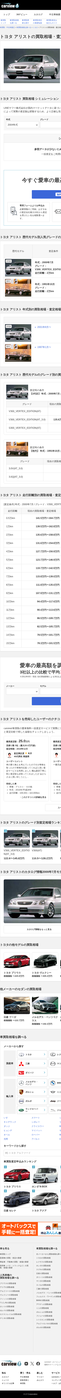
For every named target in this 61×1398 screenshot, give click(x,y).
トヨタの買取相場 (43, 1258)
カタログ (38, 14)
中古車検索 (24, 1377)
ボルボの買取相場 (43, 1327)
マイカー (40, 1377)
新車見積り (24, 1380)
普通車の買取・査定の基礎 (10, 1258)
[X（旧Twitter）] (32, 1363)
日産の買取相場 (42, 1273)
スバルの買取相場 (43, 1285)
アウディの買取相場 (44, 1304)
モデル (43, 686)
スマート (36, 1118)
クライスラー (38, 1126)
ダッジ (7, 1126)
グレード (44, 119)
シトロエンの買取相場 (45, 1320)
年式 (8, 119)
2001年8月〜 (44, 327)
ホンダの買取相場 (43, 1266)
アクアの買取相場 (7, 1287)
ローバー (36, 1135)
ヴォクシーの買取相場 (9, 1295)
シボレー (36, 1122)
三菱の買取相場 (42, 1289)
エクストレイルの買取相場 (10, 1314)
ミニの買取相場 (42, 1308)
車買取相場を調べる (47, 1248)
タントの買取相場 (7, 1306)
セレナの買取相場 (7, 1310)
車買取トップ (5, 1254)
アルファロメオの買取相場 (47, 1324)
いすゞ (7, 1118)
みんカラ (40, 1380)
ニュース (5, 1380)
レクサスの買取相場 (44, 1262)
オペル (7, 1135)
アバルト (36, 1139)
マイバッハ (37, 1130)
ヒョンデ (8, 1130)
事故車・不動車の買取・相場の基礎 (14, 1262)
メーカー (10, 686)
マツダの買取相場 (43, 1281)
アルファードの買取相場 (10, 1291)
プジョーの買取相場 (44, 1316)
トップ (6, 14)
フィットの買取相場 (8, 1299)
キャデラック (10, 1122)
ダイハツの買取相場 (44, 1277)
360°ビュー (21, 14)
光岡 (6, 1139)
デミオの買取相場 (7, 1318)
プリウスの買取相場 (8, 1283)
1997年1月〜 (44, 347)
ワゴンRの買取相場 (8, 1303)
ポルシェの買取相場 (44, 1312)
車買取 (22, 1383)
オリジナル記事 (8, 1383)
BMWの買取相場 (42, 1300)
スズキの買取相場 (43, 1269)
